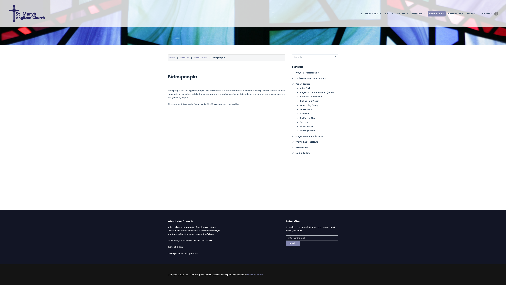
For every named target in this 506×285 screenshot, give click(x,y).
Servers (304, 122)
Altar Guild (305, 88)
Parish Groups (200, 57)
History (487, 13)
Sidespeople (306, 126)
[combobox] (312, 57)
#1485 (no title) (308, 130)
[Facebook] (496, 14)
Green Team (306, 109)
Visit (388, 13)
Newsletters (301, 147)
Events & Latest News (306, 142)
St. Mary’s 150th (371, 13)
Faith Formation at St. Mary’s (310, 78)
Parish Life (184, 57)
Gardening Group (309, 105)
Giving (471, 13)
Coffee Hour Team (309, 101)
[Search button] (335, 57)
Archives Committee (311, 96)
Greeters (304, 113)
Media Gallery (302, 153)
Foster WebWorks (255, 274)
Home (172, 57)
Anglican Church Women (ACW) (317, 92)
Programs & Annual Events (309, 136)
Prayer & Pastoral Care (307, 72)
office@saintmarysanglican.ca (183, 253)
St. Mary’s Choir (308, 118)
